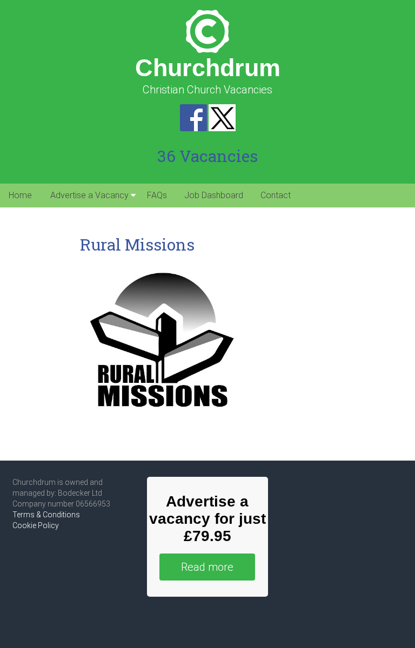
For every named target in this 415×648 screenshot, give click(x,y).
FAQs (157, 195)
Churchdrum (207, 68)
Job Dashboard (213, 195)
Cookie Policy (35, 525)
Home (20, 195)
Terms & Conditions (46, 514)
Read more (207, 567)
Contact (275, 195)
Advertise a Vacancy (89, 195)
